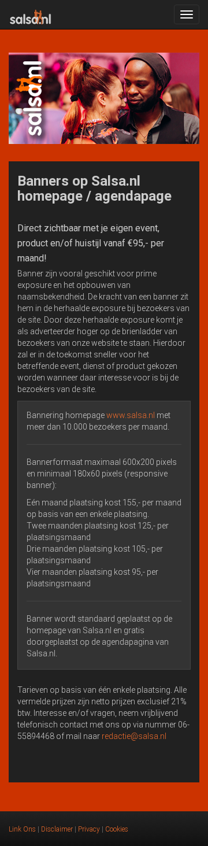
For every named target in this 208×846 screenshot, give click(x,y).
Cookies (116, 829)
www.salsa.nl (130, 415)
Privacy (89, 829)
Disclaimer (57, 829)
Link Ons (22, 829)
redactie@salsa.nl (134, 736)
